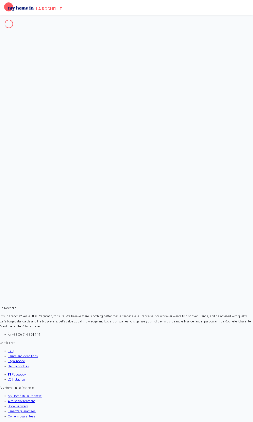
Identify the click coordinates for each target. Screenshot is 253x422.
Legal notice (16, 361)
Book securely (18, 406)
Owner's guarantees (21, 416)
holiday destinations (23, 115)
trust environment (26, 191)
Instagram (18, 379)
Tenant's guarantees (22, 411)
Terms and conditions (23, 356)
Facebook (18, 374)
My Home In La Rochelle (25, 396)
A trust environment (21, 401)
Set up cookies (18, 366)
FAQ (11, 351)
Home (12, 46)
